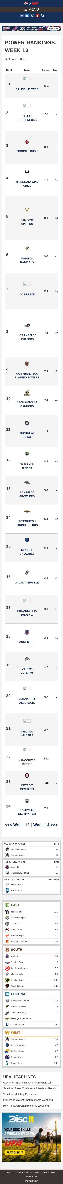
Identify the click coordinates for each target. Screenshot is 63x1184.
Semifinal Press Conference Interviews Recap (29, 1088)
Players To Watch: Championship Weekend (28, 1100)
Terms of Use (31, 1177)
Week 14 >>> (45, 825)
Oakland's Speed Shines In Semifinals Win (27, 1082)
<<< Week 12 (17, 825)
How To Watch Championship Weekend (26, 1105)
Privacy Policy (31, 1181)
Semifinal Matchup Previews (19, 1094)
